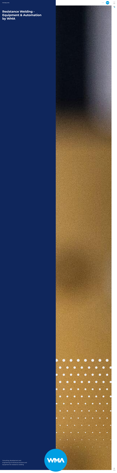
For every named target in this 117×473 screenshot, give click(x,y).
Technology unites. (6, 2)
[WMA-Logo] (107, 2)
